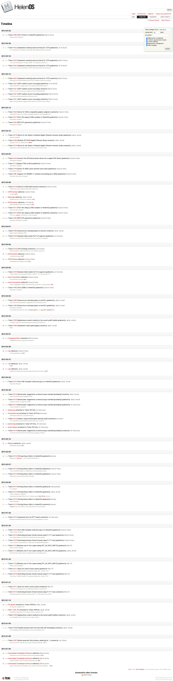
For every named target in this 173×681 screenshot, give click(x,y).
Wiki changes (152, 45)
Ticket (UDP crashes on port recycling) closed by (31, 89)
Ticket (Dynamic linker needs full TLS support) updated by (34, 236)
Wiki (133, 17)
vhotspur (19, 458)
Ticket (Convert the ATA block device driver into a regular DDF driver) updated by (42, 158)
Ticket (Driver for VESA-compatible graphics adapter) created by (37, 112)
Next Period (165, 20)
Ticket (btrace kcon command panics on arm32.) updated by (35, 300)
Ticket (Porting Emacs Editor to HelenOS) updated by (30, 456)
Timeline (142, 17)
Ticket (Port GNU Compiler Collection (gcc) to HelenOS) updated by (37, 382)
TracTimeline (140, 669)
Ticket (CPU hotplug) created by (24, 249)
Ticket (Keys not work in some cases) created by (29, 587)
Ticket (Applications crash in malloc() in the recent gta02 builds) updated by (40, 320)
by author (148, 35)
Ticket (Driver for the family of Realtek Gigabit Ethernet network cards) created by (43, 146)
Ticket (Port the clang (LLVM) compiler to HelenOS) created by (36, 213)
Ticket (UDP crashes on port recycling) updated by (31, 84)
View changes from (152, 29)
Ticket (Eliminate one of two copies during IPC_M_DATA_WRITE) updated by (38, 546)
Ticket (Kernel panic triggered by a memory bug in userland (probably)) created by (42, 431)
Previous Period (154, 20)
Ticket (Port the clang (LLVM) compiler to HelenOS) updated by (36, 117)
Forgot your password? (163, 14)
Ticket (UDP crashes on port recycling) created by (31, 99)
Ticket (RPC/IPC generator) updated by (28, 122)
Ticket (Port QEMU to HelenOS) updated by (29, 288)
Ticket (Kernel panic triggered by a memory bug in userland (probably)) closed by (42, 394)
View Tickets (165, 17)
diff (16, 194)
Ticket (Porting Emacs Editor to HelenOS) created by (30, 504)
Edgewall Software (23, 679)
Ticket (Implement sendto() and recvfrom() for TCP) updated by (36, 48)
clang (17, 215)
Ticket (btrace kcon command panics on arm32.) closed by (34, 231)
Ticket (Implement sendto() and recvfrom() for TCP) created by (36, 78)
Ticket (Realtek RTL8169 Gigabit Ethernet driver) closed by (34, 140)
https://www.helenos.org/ (163, 679)
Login (133, 14)
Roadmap (153, 17)
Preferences (142, 14)
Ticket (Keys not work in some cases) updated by (29, 569)
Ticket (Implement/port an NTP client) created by (31, 517)
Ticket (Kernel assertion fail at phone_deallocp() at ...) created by (35, 640)
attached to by (25, 410)
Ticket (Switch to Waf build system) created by (31, 187)
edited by (20, 192)
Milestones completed (155, 38)
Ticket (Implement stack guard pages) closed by (31, 326)
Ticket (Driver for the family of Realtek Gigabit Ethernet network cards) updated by (43, 135)
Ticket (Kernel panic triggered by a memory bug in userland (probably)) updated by (42, 399)
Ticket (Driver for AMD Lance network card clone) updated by (35, 169)
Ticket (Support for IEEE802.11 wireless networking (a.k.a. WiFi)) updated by (40, 174)
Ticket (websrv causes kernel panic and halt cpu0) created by (34, 419)
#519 (30, 142)
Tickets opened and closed (157, 40)
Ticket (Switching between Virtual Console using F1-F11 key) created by (37, 592)
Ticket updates (153, 42)
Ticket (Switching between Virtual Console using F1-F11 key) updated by (39, 535)
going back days (154, 32)
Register (151, 14)
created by (21, 338)
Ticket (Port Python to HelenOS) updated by (29, 35)
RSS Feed (87, 675)
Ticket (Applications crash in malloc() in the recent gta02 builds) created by (40, 615)
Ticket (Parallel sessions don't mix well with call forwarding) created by (38, 628)
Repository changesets (156, 43)
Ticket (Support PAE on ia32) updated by (28, 163)
